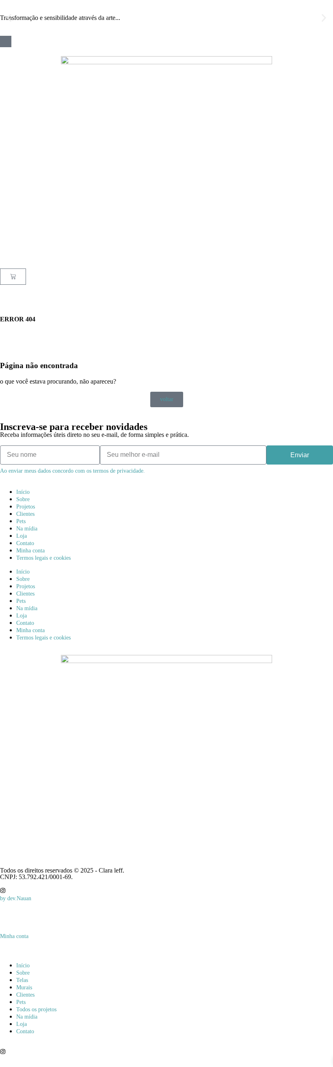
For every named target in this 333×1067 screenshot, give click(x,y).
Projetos (25, 507)
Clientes (25, 514)
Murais (24, 987)
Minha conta (30, 551)
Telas (22, 980)
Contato (25, 543)
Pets (21, 521)
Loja (21, 536)
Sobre (23, 499)
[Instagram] (3, 890)
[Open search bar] (166, 288)
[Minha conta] (3, 919)
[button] (9, 18)
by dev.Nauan (15, 898)
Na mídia (26, 529)
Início (23, 492)
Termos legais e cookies (43, 558)
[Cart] (13, 276)
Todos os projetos (36, 1009)
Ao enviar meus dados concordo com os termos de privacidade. (72, 471)
